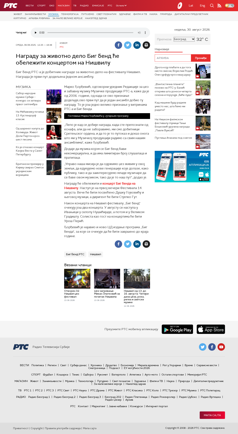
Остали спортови (173, 374)
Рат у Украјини (172, 365)
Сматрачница (96, 368)
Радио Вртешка (211, 397)
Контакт (83, 406)
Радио (84, 5)
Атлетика (135, 374)
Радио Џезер (113, 399)
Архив (129, 399)
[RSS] (219, 5)
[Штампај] (146, 45)
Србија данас (78, 365)
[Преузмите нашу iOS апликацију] (211, 329)
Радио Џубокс (188, 397)
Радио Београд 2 (64, 397)
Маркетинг (98, 406)
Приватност (20, 428)
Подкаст (114, 368)
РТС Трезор (170, 390)
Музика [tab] (23, 87)
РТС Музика (189, 390)
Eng (202, 5)
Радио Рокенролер (163, 397)
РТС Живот (115, 390)
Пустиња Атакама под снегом (173, 137)
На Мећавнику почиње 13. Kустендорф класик (30, 115)
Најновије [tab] (162, 49)
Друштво (111, 365)
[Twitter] (127, 45)
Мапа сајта (212, 415)
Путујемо (87, 14)
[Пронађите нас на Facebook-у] (212, 347)
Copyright (37, 428)
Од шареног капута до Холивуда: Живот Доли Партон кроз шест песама (30, 134)
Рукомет (102, 374)
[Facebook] (118, 45)
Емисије (98, 5)
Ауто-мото (151, 374)
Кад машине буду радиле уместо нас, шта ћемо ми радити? (170, 106)
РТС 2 (39, 390)
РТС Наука (80, 390)
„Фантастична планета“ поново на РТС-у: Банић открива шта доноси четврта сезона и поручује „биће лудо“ (173, 89)
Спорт (41, 5)
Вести (30, 5)
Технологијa (70, 14)
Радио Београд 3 (90, 397)
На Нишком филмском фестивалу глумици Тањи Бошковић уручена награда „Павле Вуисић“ (172, 125)
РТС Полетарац (210, 390)
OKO (51, 5)
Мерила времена (148, 365)
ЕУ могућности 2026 (137, 368)
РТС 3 (50, 390)
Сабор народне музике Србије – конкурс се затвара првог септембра (28, 99)
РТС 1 (27, 390)
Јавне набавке (118, 406)
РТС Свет (63, 390)
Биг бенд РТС (75, 254)
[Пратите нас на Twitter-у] (202, 347)
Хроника (96, 365)
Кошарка (62, 374)
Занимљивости (35, 14)
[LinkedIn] (137, 45)
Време (189, 365)
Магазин (64, 5)
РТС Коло (152, 390)
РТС (110, 5)
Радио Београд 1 (39, 397)
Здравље (125, 14)
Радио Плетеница (136, 397)
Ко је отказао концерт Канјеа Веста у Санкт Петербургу (30, 150)
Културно (20, 18)
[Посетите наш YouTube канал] (221, 347)
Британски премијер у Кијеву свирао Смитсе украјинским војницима (30, 169)
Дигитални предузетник (191, 14)
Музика (54, 14)
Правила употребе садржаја (63, 428)
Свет (63, 365)
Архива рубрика (39, 18)
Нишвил (95, 254)
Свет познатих (106, 14)
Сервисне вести (207, 365)
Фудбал (48, 374)
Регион (52, 365)
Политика (37, 365)
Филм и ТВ (140, 14)
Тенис (75, 374)
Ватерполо (119, 374)
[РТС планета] (180, 5)
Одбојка (88, 374)
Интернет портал (157, 406)
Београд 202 (113, 397)
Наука (153, 14)
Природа (166, 14)
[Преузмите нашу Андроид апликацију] (177, 329)
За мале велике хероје (67, 18)
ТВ (74, 5)
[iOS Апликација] (182, 166)
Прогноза (164, 39)
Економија (127, 365)
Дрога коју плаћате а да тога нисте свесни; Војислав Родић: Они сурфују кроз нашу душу (174, 71)
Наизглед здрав (96, 18)
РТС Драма (97, 390)
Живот (18, 14)
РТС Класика (134, 390)
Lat (191, 5)
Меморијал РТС (197, 374)
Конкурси (136, 406)
